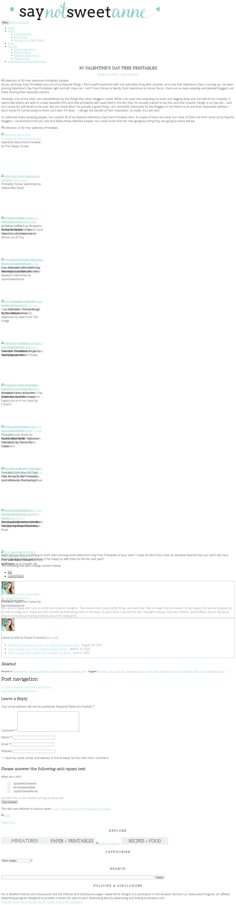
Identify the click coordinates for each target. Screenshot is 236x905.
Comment (9, 730)
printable (186, 671)
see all (52, 637)
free (149, 671)
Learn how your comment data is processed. (82, 809)
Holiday (45, 671)
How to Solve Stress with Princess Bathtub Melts (39, 653)
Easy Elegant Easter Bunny (20, 690)
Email (6, 744)
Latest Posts (16, 576)
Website (6, 751)
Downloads (20, 671)
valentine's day (215, 671)
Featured (33, 671)
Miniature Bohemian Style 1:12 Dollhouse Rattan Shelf (43, 645)
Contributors (22, 34)
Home (11, 28)
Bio (10, 572)
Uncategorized (77, 671)
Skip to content (19, 22)
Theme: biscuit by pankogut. (64, 902)
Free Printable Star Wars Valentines (26, 687)
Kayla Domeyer (129, 74)
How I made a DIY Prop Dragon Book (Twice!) (37, 649)
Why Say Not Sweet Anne (29, 40)
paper (175, 671)
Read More (8, 822)
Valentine (199, 671)
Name (6, 737)
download (133, 671)
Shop (11, 43)
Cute (117, 671)
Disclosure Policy (25, 49)
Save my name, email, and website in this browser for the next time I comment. (57, 758)
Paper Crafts (58, 671)
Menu (5, 22)
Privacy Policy (22, 52)
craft (110, 671)
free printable (161, 671)
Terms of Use (22, 58)
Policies (12, 46)
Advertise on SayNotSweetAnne (27, 61)
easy (142, 671)
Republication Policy (26, 55)
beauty (101, 671)
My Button (20, 37)
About (11, 31)
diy (123, 671)
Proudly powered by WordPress (22, 902)
